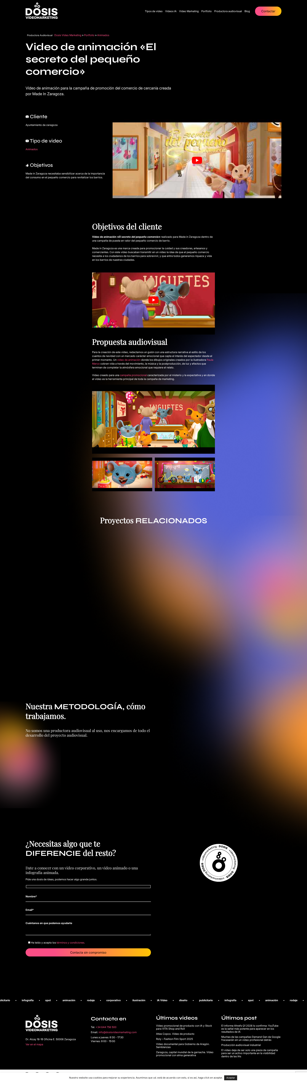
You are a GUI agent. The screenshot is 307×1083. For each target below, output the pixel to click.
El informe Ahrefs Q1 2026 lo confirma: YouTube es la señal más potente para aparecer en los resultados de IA (249, 1028)
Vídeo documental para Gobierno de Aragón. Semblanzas (182, 1045)
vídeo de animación (129, 359)
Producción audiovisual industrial (241, 1045)
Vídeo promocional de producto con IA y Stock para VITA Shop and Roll (184, 1027)
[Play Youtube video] (197, 160)
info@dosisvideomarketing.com (118, 1032)
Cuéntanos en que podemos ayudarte (49, 923)
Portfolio (206, 11)
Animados (103, 35)
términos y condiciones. (71, 942)
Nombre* (31, 896)
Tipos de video (154, 11)
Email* (30, 909)
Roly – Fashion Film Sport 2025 (174, 1039)
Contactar (268, 11)
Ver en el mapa (34, 1044)
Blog (247, 11)
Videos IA (171, 11)
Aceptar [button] (230, 1077)
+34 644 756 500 (106, 1027)
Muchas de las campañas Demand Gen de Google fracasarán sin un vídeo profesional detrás (250, 1038)
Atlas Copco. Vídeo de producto (175, 1033)
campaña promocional (133, 375)
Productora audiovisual (228, 11)
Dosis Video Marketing (67, 35)
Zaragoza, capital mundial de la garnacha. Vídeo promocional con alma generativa (184, 1054)
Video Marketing (189, 11)
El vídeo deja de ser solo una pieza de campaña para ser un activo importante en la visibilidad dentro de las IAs (249, 1053)
